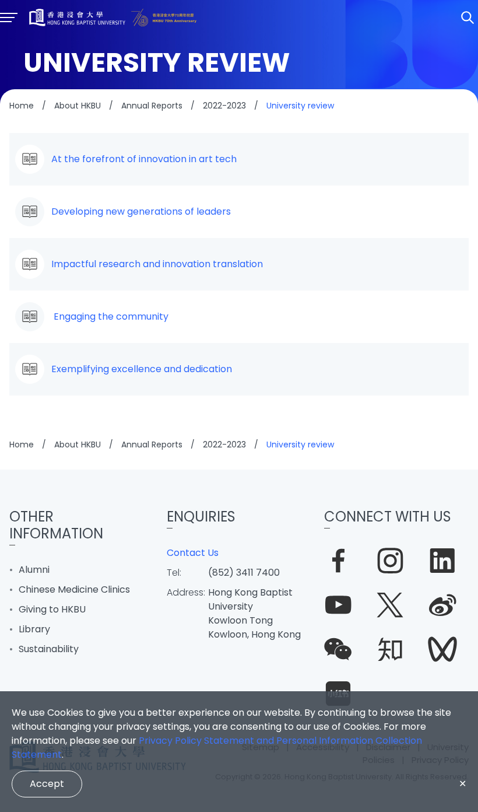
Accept (47, 783)
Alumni (34, 569)
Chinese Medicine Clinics (74, 589)
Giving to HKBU (52, 609)
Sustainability (49, 649)
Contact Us (193, 552)
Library (34, 629)
